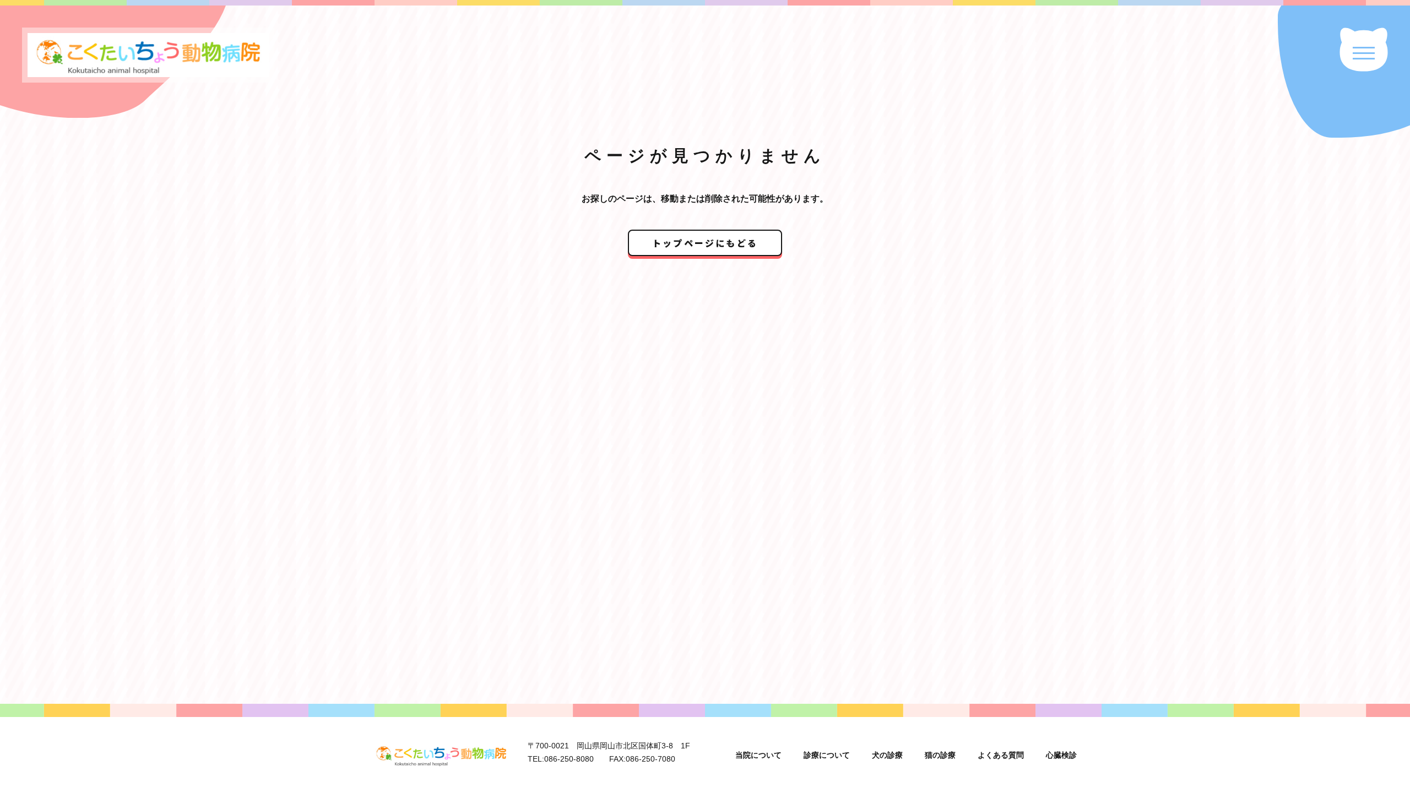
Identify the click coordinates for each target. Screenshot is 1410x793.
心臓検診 (1061, 755)
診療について (827, 755)
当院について (758, 755)
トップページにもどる (705, 242)
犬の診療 (887, 755)
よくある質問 (1001, 755)
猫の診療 (940, 755)
